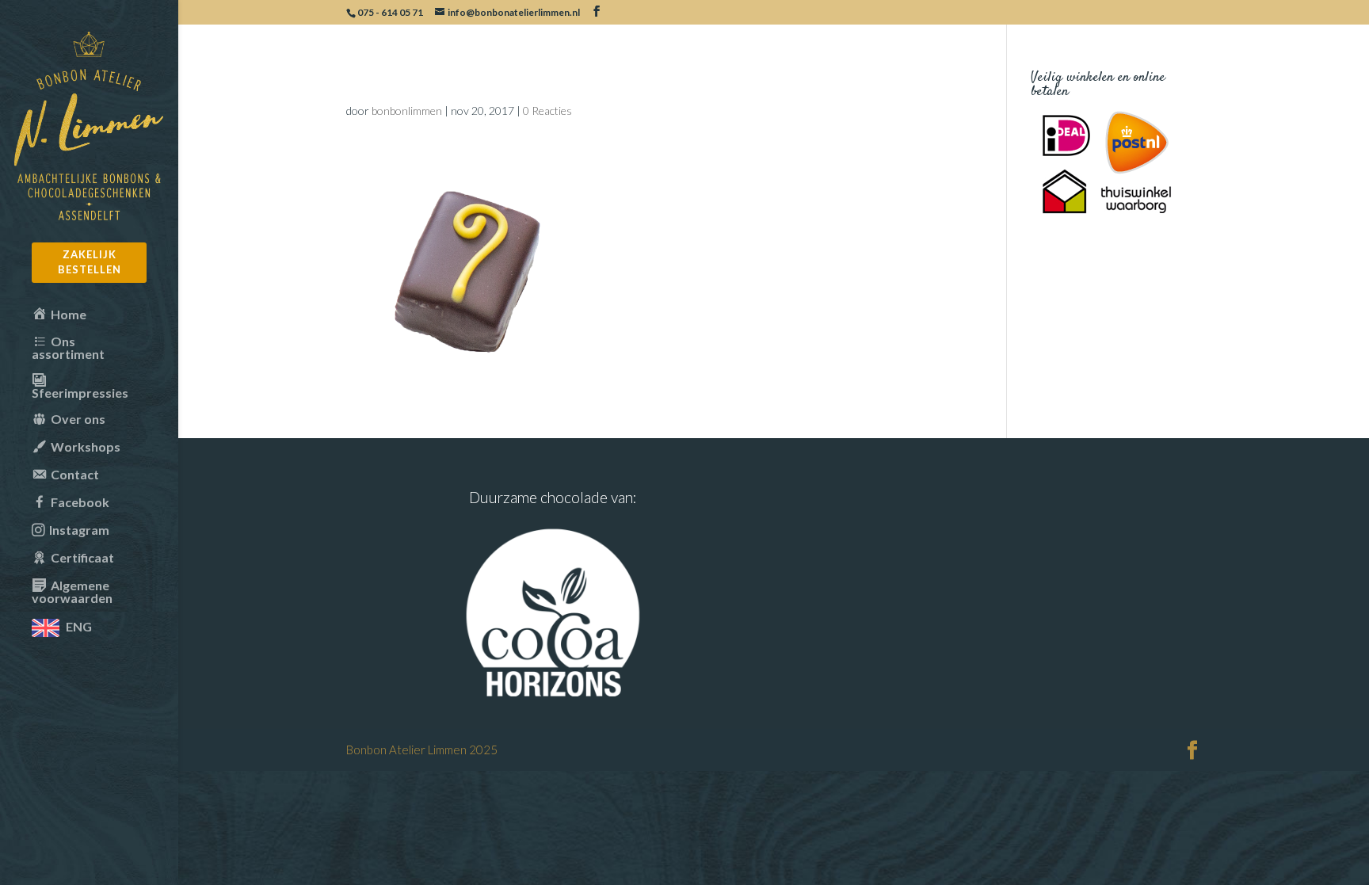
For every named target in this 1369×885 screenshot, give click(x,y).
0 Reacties (547, 110)
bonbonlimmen (407, 110)
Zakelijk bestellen (89, 262)
